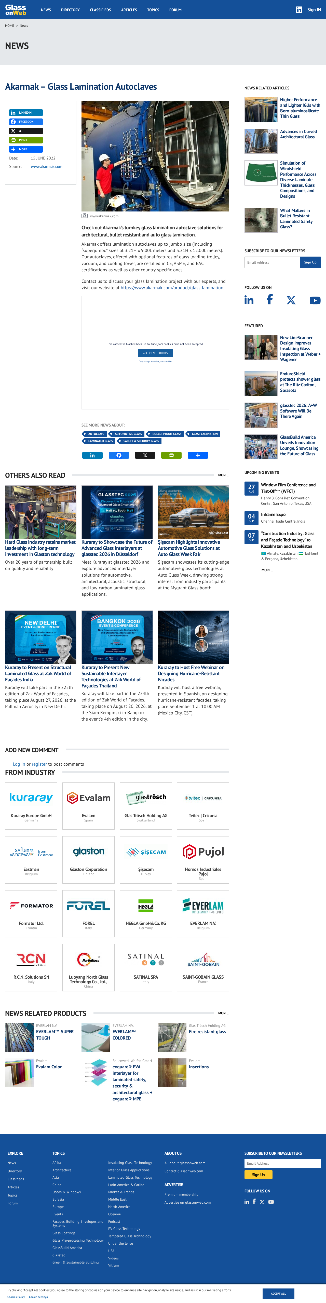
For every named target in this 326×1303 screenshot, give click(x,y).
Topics (153, 9)
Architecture (61, 1170)
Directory (70, 9)
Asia (55, 1177)
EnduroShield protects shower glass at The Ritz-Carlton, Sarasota (300, 382)
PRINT (23, 140)
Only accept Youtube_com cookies (155, 361)
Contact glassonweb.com (184, 1171)
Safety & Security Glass (141, 441)
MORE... (223, 475)
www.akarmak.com (46, 166)
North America (119, 1206)
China (56, 1184)
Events (57, 1214)
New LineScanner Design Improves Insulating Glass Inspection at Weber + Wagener (300, 348)
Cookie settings (38, 1297)
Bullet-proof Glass (167, 434)
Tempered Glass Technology (129, 1236)
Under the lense (120, 1243)
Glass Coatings (63, 1233)
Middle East (117, 1199)
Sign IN (314, 9)
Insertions (199, 1067)
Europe (58, 1206)
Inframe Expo (273, 514)
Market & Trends (121, 1192)
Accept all (278, 1293)
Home (9, 25)
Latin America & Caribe (126, 1184)
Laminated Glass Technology (130, 1177)
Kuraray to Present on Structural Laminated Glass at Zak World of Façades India (38, 673)
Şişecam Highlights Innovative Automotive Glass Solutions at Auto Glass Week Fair (189, 548)
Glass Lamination (205, 434)
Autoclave (96, 434)
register (39, 764)
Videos (113, 1258)
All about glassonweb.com (185, 1163)
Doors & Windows (66, 1192)
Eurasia (58, 1199)
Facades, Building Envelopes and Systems (77, 1223)
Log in (19, 764)
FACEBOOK (26, 122)
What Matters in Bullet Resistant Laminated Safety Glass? (296, 219)
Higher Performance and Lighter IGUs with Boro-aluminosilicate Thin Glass (300, 108)
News (46, 9)
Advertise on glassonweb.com (188, 1202)
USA (111, 1250)
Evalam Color (49, 1067)
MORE (23, 149)
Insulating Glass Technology (130, 1162)
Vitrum (113, 1265)
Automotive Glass (128, 434)
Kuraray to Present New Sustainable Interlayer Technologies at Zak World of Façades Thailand (111, 676)
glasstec (58, 1255)
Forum (175, 9)
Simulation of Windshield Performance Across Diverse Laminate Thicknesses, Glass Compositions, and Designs (298, 179)
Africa (56, 1162)
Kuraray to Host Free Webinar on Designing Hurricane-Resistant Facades (191, 673)
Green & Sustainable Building (75, 1262)
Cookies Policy (16, 1297)
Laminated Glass (100, 441)
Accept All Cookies (155, 353)
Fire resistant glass (207, 1031)
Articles (129, 9)
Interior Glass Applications (129, 1170)
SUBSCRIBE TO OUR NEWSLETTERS (274, 250)
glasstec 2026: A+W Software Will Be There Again (298, 411)
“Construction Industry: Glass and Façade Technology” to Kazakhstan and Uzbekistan (288, 539)
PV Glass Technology (124, 1228)
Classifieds (100, 9)
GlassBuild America (67, 1247)
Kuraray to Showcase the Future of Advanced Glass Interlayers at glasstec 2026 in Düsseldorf (117, 548)
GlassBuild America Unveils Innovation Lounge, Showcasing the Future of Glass (299, 445)
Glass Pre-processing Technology (78, 1240)
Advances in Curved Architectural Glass (298, 134)
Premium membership (181, 1194)
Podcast (114, 1221)
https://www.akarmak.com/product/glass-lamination (172, 287)
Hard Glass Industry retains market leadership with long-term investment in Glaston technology (40, 548)
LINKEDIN (25, 112)
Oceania (114, 1214)
